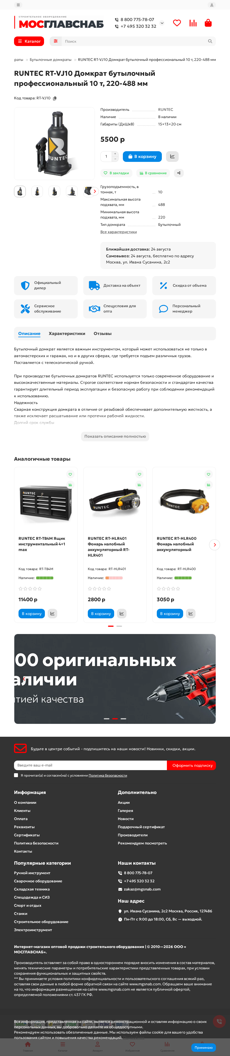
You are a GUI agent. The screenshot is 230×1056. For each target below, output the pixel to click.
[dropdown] (18, 5)
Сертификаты (27, 835)
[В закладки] (70, 474)
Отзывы (103, 333)
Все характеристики (118, 231)
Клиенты (22, 810)
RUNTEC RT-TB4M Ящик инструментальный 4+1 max (42, 544)
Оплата (20, 818)
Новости (126, 818)
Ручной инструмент (32, 873)
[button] (14, 191)
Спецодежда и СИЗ (32, 897)
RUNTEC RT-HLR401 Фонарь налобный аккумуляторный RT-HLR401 (109, 547)
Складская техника (32, 889)
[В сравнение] (70, 485)
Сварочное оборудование (38, 881)
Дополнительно (137, 792)
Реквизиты (24, 827)
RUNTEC (165, 109)
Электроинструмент (33, 930)
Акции (124, 802)
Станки (20, 913)
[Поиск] (210, 41)
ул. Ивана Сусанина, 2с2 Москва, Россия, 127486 (168, 911)
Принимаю (204, 1047)
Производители (133, 835)
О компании (25, 802)
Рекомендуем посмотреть (142, 843)
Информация (30, 792)
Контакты (23, 851)
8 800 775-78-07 (137, 19)
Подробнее (133, 1037)
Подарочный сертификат (141, 827)
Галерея (125, 810)
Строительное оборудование (41, 921)
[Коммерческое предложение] (172, 156)
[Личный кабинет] (212, 5)
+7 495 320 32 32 (138, 26)
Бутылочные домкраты (51, 59)
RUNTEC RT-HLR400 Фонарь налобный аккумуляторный (177, 544)
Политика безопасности (36, 843)
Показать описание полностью (115, 436)
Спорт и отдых (27, 905)
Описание (29, 333)
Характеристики (67, 333)
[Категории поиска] (56, 41)
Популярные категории (42, 863)
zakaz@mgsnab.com (142, 889)
